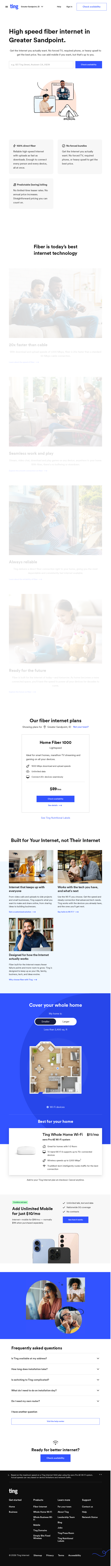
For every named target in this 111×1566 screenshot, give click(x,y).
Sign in (69, 7)
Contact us (87, 1507)
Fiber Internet (40, 1507)
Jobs (60, 1528)
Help (59, 7)
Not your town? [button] (81, 727)
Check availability (92, 7)
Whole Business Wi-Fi (43, 1518)
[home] (14, 6)
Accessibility (74, 1555)
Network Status (90, 1517)
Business (13, 1512)
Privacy (50, 1555)
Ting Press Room (66, 1533)
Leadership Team (66, 1517)
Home (12, 1507)
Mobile (36, 1525)
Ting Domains (40, 1530)
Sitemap (38, 1555)
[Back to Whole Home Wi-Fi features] (101, 1474)
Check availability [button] (89, 65)
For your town (64, 1507)
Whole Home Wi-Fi (42, 1512)
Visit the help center (55, 1421)
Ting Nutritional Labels (65, 1539)
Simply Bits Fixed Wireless (41, 1537)
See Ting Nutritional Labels (55, 817)
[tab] (45, 1021)
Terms (61, 1555)
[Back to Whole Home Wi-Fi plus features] (99, 1474)
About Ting (63, 1512)
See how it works (75, 1220)
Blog (60, 1522)
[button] (6, 7)
